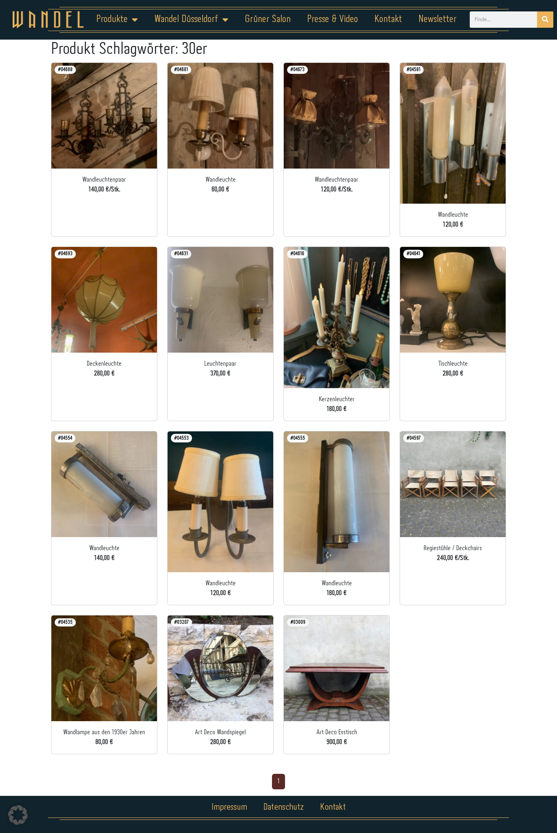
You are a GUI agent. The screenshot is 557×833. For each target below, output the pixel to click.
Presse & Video (332, 19)
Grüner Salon (268, 19)
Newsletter (437, 19)
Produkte (112, 19)
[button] (18, 815)
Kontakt (388, 19)
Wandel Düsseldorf (186, 19)
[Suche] (545, 19)
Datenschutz (283, 807)
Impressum (229, 807)
